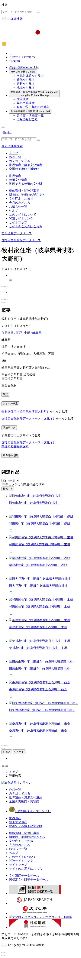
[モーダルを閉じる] (3, 952)
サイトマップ (18, 222)
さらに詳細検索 (12, 18)
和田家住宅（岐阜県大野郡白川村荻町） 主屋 (39, 544)
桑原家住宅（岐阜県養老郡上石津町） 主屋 (38, 627)
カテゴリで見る (23, 71)
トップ (13, 153)
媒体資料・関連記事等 (24, 190)
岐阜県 (36, 332)
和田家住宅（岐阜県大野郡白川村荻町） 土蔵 (39, 606)
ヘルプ (13, 210)
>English (14, 60)
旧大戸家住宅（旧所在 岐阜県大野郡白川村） (39, 585)
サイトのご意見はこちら (25, 226)
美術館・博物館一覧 (30, 115)
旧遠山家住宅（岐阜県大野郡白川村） (34, 502)
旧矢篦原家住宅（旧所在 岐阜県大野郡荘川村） (42, 710)
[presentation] (3, 484)
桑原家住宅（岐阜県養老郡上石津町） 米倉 (38, 730)
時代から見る (26, 79)
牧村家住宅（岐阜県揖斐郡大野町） (26, 411)
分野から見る (26, 83)
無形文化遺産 (26, 103)
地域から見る (26, 87)
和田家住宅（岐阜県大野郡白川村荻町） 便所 (39, 523)
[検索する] (38, 12)
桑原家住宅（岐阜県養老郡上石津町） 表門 (38, 565)
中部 (27, 332)
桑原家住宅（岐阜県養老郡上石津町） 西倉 (38, 689)
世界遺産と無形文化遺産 (34, 94)
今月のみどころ (27, 119)
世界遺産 (23, 99)
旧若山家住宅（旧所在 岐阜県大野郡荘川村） (40, 668)
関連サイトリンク (21, 218)
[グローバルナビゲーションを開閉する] (3, 127)
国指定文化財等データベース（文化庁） (29, 418)
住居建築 (8, 332)
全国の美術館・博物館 (30, 111)
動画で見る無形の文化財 (33, 106)
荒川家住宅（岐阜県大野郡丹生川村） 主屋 (38, 647)
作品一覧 (24, 67)
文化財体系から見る (30, 75)
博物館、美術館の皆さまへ (27, 194)
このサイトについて (22, 57)
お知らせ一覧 (18, 206)
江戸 (19, 332)
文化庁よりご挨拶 (21, 198)
